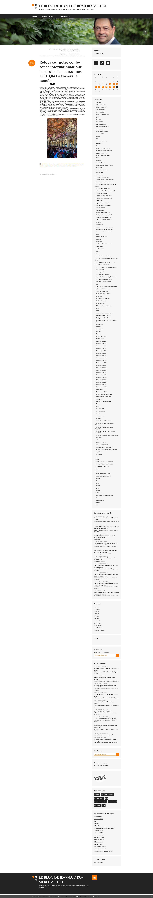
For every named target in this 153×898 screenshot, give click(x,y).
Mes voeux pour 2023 (101, 379)
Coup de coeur (99, 172)
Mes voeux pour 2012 (101, 355)
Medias (97, 310)
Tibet (97, 481)
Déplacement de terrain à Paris (104, 198)
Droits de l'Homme (75, 163)
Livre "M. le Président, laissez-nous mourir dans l (106, 259)
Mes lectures (99, 329)
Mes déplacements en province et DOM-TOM (106, 321)
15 (117, 84)
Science (98, 459)
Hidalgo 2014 (99, 224)
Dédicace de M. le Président (103, 188)
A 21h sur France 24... (74, 54)
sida (102, 794)
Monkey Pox (99, 399)
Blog (97, 138)
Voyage (98, 502)
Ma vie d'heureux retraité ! (103, 298)
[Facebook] (96, 63)
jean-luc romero (98, 798)
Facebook (98, 222)
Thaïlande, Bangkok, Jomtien (103, 473)
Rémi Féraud (99, 452)
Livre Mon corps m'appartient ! (104, 279)
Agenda (98, 117)
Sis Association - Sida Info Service (104, 464)
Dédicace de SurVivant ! (102, 193)
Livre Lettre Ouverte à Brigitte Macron (106, 277)
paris (75, 166)
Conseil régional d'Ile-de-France (104, 165)
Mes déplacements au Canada (103, 318)
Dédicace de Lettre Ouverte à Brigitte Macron (105, 185)
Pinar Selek (98, 437)
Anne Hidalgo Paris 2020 (102, 126)
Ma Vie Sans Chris (100, 303)
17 (99, 86)
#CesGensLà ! (99, 102)
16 (95, 86)
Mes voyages (99, 389)
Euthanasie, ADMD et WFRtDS (104, 219)
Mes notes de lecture (101, 336)
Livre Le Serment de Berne (102, 274)
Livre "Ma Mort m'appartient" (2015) (105, 262)
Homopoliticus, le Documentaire (104, 229)
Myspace (98, 406)
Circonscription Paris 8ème (103, 155)
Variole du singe (100, 493)
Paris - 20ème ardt (100, 411)
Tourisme (98, 485)
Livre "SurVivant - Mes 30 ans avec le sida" (107, 267)
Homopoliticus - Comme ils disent (104, 227)
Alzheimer (98, 119)
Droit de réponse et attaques (103, 205)
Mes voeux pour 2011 (101, 353)
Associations (99, 129)
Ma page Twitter (98, 844)
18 (102, 86)
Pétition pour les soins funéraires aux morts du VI (105, 431)
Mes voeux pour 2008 (101, 346)
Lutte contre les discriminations (104, 289)
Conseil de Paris (100, 162)
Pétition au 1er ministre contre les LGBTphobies (104, 423)
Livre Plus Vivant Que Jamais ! (103, 281)
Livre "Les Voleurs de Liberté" (103, 256)
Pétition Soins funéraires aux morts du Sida (107, 435)
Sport (97, 471)
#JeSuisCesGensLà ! (101, 104)
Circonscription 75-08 (101, 153)
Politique (96, 794)
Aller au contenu (5, 1)
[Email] (108, 63)
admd (115, 801)
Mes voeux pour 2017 (101, 367)
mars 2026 (97, 618)
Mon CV (96, 821)
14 (113, 84)
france (110, 801)
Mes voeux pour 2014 (101, 360)
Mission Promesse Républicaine (104, 394)
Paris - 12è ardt (100, 408)
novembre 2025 (98, 627)
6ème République (100, 112)
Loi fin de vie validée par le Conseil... (105, 718)
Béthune (98, 136)
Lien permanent (46, 163)
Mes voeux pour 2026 (101, 387)
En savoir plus (96, 896)
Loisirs (97, 284)
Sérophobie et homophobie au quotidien (104, 828)
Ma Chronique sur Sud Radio (103, 293)
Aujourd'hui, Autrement (102, 131)
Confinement (99, 160)
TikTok (97, 483)
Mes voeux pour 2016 (101, 365)
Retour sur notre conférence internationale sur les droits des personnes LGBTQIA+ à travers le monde (61, 71)
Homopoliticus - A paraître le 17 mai (103, 851)
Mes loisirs (98, 334)
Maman (97, 308)
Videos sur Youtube (99, 839)
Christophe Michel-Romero (103, 148)
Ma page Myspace (99, 835)
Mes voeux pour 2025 (101, 384)
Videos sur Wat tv (98, 842)
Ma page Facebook (99, 837)
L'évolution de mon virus (102, 291)
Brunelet (96, 517)
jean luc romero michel (68, 166)
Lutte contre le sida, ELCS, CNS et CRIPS (106, 286)
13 (110, 84)
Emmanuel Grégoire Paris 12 (103, 217)
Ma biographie (65, 16)
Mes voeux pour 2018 (101, 370)
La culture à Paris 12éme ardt (103, 244)
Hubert (97, 234)
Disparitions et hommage (102, 203)
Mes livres (96, 823)
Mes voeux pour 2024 (101, 382)
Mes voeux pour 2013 (101, 358)
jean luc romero (109, 794)
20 (110, 86)
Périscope (98, 418)
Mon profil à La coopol (100, 848)
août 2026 (96, 607)
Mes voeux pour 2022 (101, 377)
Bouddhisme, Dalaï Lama (102, 141)
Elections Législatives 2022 (103, 212)
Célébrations (99, 143)
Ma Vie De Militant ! (101, 301)
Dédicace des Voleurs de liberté (104, 195)
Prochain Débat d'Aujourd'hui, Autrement (106, 449)
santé (103, 805)
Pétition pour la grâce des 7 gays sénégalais (104, 427)
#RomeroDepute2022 (101, 107)
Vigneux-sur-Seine (100, 500)
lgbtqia (59, 166)
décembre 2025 (98, 625)
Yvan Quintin (98, 535)
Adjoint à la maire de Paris (64, 163)
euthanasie (97, 805)
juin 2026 (96, 611)
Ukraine (98, 490)
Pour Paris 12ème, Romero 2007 (104, 447)
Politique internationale (46, 166)
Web (97, 505)
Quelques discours (99, 830)
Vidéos (97, 497)
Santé (97, 456)
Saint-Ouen (99, 454)
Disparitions (99, 200)
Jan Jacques (97, 592)
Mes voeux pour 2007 (101, 343)
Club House (99, 158)
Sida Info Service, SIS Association (104, 461)
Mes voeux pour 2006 (101, 341)
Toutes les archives (99, 630)
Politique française (79, 165)
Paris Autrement (69, 165)
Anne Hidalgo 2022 (101, 124)
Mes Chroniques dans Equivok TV (104, 313)
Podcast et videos (100, 440)
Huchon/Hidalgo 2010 (101, 236)
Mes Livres (98, 331)
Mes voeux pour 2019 (101, 372)
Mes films (98, 326)
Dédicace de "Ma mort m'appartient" (105, 179)
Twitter (98, 488)
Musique (98, 403)
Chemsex (98, 146)
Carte (96, 638)
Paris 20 (98, 413)
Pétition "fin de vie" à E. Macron (104, 420)
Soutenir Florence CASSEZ (103, 466)
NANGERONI (98, 526)
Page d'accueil (63, 54)
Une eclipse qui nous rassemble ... (104, 735)
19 (106, 86)
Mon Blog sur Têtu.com (100, 846)
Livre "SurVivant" (100, 269)
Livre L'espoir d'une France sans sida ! (105, 272)
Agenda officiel (98, 816)
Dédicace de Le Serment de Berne (104, 182)
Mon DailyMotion (98, 832)
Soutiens (98, 468)
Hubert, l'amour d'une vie (100, 825)
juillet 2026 (97, 609)
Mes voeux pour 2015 (101, 363)
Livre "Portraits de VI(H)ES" (103, 264)
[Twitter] (102, 63)
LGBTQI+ (63, 165)
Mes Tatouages (100, 338)
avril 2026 (96, 616)
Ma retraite (99, 296)
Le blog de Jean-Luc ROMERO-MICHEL (73, 6)
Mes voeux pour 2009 (101, 348)
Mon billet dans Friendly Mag (103, 396)
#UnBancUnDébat (100, 109)
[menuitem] (36, 16)
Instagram (98, 239)
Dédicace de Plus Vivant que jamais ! (105, 191)
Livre (97, 253)
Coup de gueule (100, 174)
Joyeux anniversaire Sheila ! (102, 711)
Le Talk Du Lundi (100, 246)
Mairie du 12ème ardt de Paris (103, 305)
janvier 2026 (97, 623)
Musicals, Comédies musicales (103, 401)
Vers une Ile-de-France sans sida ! (104, 495)
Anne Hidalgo (99, 121)
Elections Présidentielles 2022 (104, 215)
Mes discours (99, 324)
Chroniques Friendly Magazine (104, 150)
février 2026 (97, 620)
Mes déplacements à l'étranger (104, 315)
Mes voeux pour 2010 (101, 350)
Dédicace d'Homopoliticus (102, 177)
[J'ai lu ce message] (151, 896)
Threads (98, 478)
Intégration (99, 241)
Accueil (35, 16)
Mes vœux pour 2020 (101, 391)
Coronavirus (99, 167)
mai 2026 (96, 614)
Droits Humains (100, 210)
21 (113, 86)
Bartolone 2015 (100, 133)
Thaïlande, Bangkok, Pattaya (103, 476)
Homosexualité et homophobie (52, 165)
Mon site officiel (49, 16)
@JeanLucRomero (98, 53)
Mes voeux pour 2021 (101, 375)
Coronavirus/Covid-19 (102, 170)
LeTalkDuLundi (99, 248)
